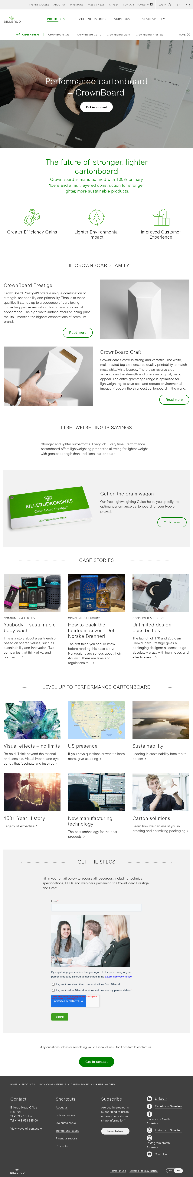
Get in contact (96, 107)
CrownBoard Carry (89, 34)
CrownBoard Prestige (150, 34)
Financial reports (67, 1138)
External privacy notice (143, 1170)
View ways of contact (24, 1128)
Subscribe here (115, 1131)
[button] (59, 4)
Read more (77, 332)
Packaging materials (52, 1084)
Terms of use (118, 1170)
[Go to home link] (12, 19)
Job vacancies (65, 1115)
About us (62, 1107)
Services (122, 19)
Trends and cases (67, 1130)
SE (170, 1170)
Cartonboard (80, 1084)
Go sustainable (66, 1123)
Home (13, 1084)
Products (28, 1084)
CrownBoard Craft (59, 34)
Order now (172, 522)
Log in (162, 4)
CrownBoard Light (118, 34)
